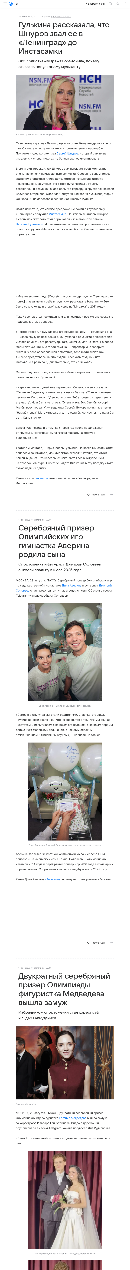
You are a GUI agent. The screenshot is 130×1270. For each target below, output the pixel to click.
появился (41, 478)
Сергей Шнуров (67, 153)
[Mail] (11, 4)
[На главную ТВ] (15, 4)
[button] (65, 102)
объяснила (53, 879)
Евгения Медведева (72, 1118)
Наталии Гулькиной (29, 224)
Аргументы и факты (61, 16)
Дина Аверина (72, 585)
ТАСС (48, 519)
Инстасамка (57, 214)
